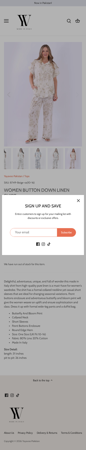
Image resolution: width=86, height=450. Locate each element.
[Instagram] (43, 244)
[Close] (78, 200)
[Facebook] (38, 244)
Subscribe (66, 232)
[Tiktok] (49, 244)
